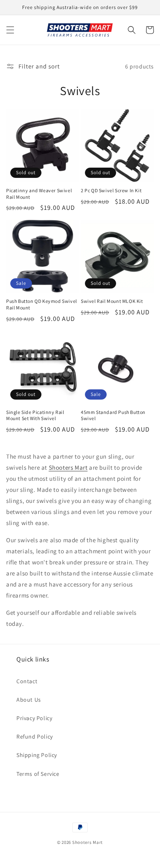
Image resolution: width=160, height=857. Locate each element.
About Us (28, 699)
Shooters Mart (87, 842)
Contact (26, 681)
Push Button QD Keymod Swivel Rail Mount (41, 304)
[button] (10, 30)
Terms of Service (37, 773)
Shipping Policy (36, 755)
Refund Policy (34, 736)
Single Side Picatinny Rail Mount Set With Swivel (35, 415)
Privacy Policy (34, 718)
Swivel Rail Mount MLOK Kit (112, 301)
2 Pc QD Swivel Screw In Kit (111, 190)
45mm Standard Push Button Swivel (113, 415)
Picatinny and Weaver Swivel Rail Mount (39, 193)
